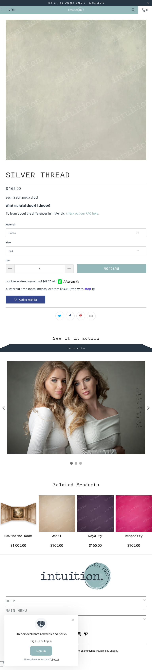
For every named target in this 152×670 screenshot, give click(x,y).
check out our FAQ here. (82, 213)
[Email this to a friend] (91, 316)
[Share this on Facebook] (70, 316)
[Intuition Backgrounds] (76, 10)
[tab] (76, 347)
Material (10, 224)
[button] (25, 299)
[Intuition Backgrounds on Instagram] (79, 634)
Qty (8, 260)
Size (8, 242)
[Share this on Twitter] (59, 316)
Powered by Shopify (107, 650)
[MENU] (2, 10)
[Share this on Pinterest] (80, 316)
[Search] (133, 10)
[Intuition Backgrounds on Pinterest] (86, 634)
